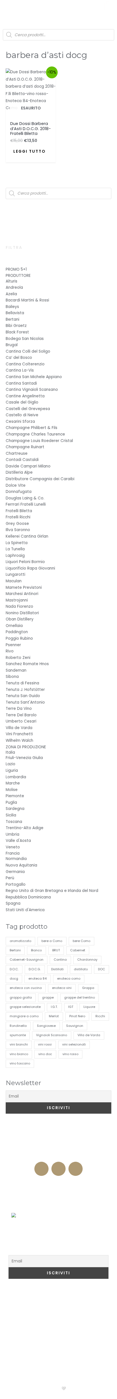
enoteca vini (62, 988)
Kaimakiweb (82, 1388)
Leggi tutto (29, 151)
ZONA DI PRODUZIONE (26, 747)
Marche (13, 783)
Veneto (13, 847)
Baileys (12, 306)
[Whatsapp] (75, 1169)
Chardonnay (87, 960)
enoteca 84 (37, 979)
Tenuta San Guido (23, 696)
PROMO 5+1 (16, 269)
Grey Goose (17, 523)
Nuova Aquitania (21, 865)
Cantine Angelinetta (25, 396)
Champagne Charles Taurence (35, 434)
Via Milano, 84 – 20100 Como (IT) (59, 1145)
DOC (101, 969)
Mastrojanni (17, 600)
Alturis (11, 281)
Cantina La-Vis (20, 370)
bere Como (81, 941)
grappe (48, 997)
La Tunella (15, 549)
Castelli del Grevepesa (28, 408)
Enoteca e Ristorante (58, 1184)
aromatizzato (20, 941)
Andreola (14, 287)
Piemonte (15, 796)
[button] (9, 8)
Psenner (13, 645)
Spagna (13, 903)
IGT (70, 1007)
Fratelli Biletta (19, 511)
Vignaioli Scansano (51, 1035)
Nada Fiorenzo (19, 606)
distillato (81, 969)
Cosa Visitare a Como (39, 1296)
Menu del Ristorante (58, 1207)
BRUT (56, 950)
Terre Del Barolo (21, 715)
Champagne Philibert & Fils (31, 427)
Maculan (14, 581)
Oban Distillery (20, 619)
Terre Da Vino (19, 708)
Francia (13, 853)
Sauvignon (74, 1026)
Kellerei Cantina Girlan (27, 536)
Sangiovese (46, 1026)
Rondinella (18, 1026)
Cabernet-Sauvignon (26, 960)
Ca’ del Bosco (19, 357)
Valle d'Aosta (18, 840)
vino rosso (70, 1054)
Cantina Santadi (21, 383)
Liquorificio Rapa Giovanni (30, 568)
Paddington (17, 632)
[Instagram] (58, 1169)
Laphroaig (15, 555)
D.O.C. (14, 969)
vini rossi (45, 1044)
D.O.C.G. (35, 969)
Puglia (11, 802)
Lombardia (16, 777)
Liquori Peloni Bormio (25, 561)
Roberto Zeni (18, 657)
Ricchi (100, 1016)
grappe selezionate (25, 1007)
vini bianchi (19, 1044)
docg (14, 979)
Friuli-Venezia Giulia (24, 757)
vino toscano (20, 1063)
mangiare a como (24, 1016)
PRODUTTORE (18, 275)
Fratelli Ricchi (18, 517)
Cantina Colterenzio (25, 364)
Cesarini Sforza (20, 421)
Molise (12, 789)
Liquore (89, 1007)
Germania (15, 871)
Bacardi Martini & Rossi (27, 300)
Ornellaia (14, 625)
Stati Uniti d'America (25, 910)
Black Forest (17, 332)
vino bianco (19, 1054)
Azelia (11, 294)
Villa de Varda (19, 727)
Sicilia (11, 815)
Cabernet (77, 950)
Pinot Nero (77, 1016)
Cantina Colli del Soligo (28, 351)
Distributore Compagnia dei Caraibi (40, 479)
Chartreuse (17, 453)
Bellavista (15, 313)
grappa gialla (21, 997)
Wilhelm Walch (19, 740)
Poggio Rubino (19, 638)
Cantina (60, 960)
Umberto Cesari (21, 721)
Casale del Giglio (22, 402)
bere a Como (51, 941)
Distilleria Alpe (19, 472)
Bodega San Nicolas (25, 338)
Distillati (57, 969)
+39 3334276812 (58, 1156)
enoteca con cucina (26, 988)
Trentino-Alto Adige (24, 828)
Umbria (12, 834)
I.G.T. (54, 1007)
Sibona (12, 676)
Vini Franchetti (19, 734)
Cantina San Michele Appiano (34, 377)
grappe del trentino (79, 997)
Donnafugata (19, 491)
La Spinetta (17, 543)
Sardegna (15, 808)
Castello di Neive (22, 415)
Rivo (10, 651)
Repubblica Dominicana (28, 897)
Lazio (10, 764)
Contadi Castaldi (22, 459)
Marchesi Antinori (22, 593)
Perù (10, 878)
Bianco (36, 950)
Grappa (88, 988)
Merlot (54, 1016)
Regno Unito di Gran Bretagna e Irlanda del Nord (52, 890)
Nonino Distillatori (22, 613)
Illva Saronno (18, 530)
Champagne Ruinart (25, 447)
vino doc (45, 1054)
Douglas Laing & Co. (25, 498)
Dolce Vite (16, 485)
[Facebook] (41, 1169)
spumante (18, 1035)
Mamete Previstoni (24, 587)
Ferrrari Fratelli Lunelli (26, 504)
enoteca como (68, 979)
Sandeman (16, 670)
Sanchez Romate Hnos (27, 664)
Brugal (12, 345)
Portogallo (16, 884)
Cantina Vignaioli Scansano (32, 389)
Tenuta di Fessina (22, 683)
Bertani (12, 319)
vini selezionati (74, 1044)
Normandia (16, 858)
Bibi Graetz (16, 325)
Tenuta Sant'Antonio (25, 702)
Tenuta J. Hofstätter (25, 689)
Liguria (12, 770)
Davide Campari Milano (28, 466)
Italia (10, 752)
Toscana (14, 821)
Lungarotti (15, 574)
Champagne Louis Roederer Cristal (39, 440)
